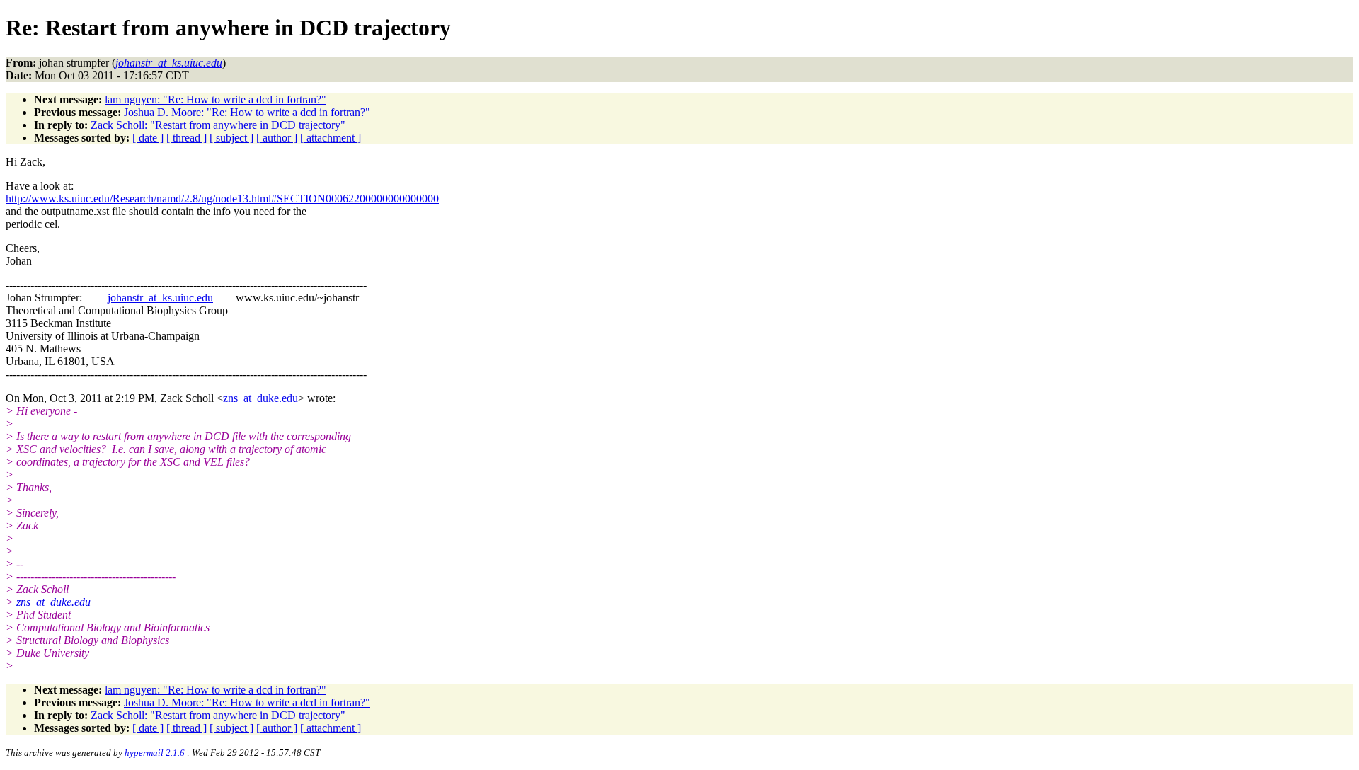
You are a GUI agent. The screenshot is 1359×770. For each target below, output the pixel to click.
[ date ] (148, 138)
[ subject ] (231, 138)
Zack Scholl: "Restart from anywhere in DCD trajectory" (218, 125)
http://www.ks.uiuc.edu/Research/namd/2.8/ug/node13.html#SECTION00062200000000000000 (222, 198)
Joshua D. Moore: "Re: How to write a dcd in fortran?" (247, 112)
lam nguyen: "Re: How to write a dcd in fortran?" (215, 99)
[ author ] (276, 138)
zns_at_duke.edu (260, 398)
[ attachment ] (330, 138)
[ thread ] (186, 138)
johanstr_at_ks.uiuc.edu (160, 298)
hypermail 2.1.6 (155, 752)
